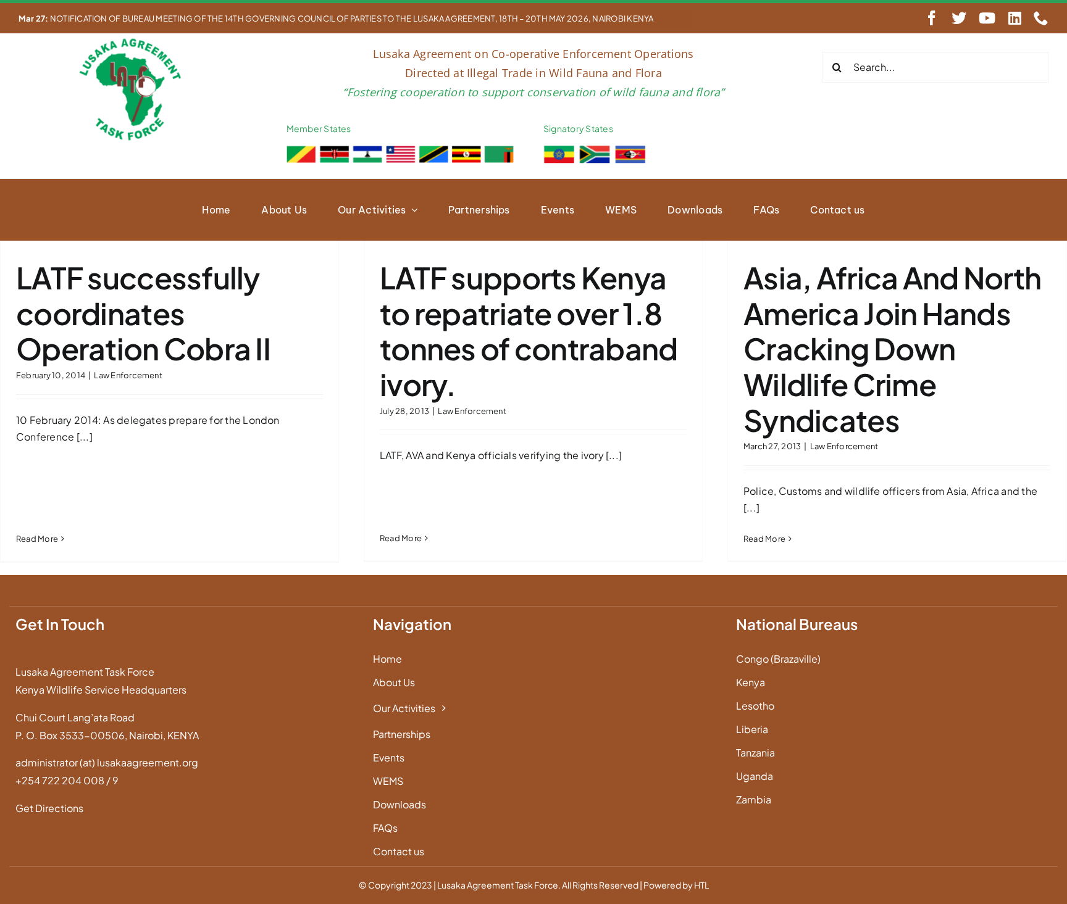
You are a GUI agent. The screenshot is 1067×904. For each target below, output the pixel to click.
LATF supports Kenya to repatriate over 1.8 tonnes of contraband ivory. (529, 331)
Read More (37, 539)
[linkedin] (1014, 17)
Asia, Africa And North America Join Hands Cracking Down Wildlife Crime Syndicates (892, 348)
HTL (701, 884)
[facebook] (931, 17)
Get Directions (49, 808)
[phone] (1041, 17)
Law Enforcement (128, 375)
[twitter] (959, 17)
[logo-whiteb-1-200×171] (131, 41)
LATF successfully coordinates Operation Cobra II (143, 313)
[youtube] (987, 17)
